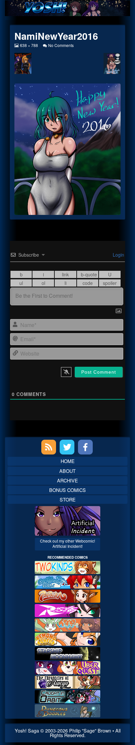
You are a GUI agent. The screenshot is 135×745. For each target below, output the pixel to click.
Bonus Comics (67, 489)
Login (117, 254)
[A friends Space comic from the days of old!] (67, 652)
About (67, 470)
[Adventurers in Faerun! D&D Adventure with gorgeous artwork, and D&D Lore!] (67, 710)
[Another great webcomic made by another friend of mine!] (67, 581)
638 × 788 (29, 45)
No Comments (61, 45)
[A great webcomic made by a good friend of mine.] (67, 566)
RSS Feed (48, 447)
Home (68, 460)
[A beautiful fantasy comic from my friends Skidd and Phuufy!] (67, 667)
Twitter (67, 447)
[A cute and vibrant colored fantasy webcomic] (67, 623)
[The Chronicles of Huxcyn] (67, 681)
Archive (67, 480)
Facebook (85, 447)
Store (68, 499)
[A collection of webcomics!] (67, 638)
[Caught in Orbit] (67, 695)
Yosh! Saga (27, 730)
